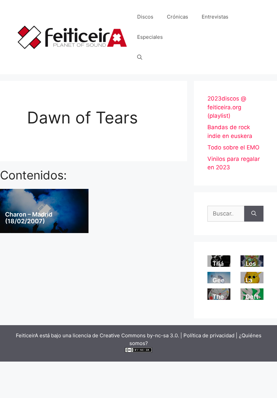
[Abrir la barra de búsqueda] (139, 57)
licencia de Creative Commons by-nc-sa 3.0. (126, 335)
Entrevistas (215, 16)
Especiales (150, 37)
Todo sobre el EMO (233, 147)
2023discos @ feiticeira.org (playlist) (226, 107)
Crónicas (177, 16)
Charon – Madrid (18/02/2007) (28, 218)
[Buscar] (253, 214)
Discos (145, 16)
